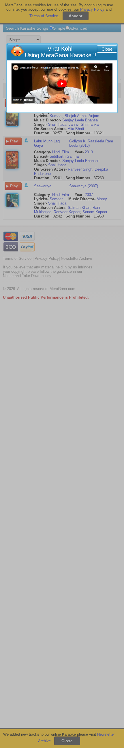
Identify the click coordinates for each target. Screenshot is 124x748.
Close (107, 49)
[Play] (62, 83)
